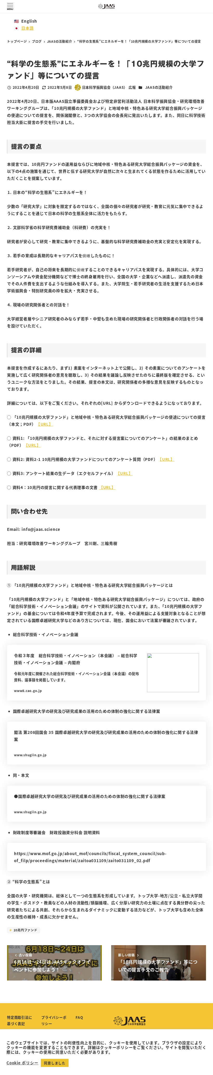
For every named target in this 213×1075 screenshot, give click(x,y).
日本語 (27, 28)
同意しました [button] (54, 1062)
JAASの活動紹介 (159, 87)
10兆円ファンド (24, 930)
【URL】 (107, 487)
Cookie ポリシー (22, 1062)
